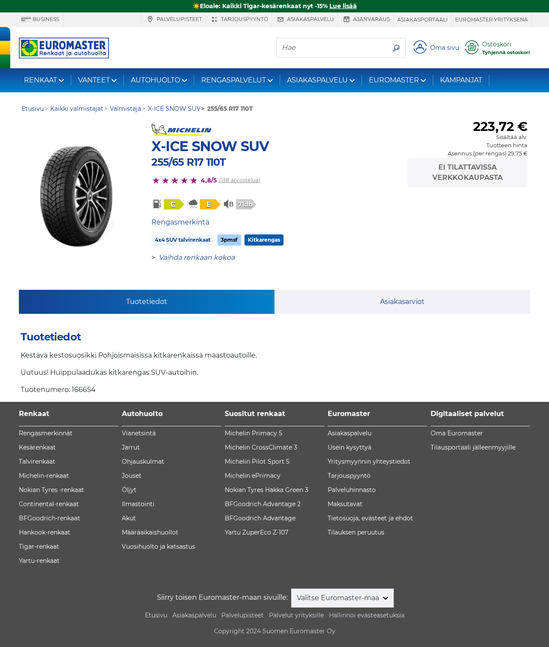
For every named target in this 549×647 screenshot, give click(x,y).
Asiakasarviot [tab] (402, 302)
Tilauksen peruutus (356, 532)
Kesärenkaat (37, 447)
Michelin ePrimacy (253, 476)
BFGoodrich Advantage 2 (263, 504)
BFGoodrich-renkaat (49, 518)
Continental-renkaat (49, 504)
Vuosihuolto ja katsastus (158, 546)
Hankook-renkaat (44, 532)
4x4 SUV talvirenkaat (183, 240)
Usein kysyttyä (349, 447)
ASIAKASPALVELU (317, 80)
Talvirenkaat (37, 461)
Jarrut (131, 447)
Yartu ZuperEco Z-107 (256, 532)
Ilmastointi (138, 504)
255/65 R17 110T (188, 162)
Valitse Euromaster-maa (339, 598)
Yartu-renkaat (39, 561)
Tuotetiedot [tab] (146, 302)
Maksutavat (345, 504)
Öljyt (129, 490)
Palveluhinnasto (352, 490)
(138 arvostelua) (240, 180)
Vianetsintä (139, 433)
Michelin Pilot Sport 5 (257, 461)
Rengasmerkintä (180, 222)
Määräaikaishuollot (150, 532)
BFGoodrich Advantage (260, 518)
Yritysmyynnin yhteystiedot (369, 461)
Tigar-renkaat (39, 546)
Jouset (132, 476)
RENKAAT (40, 80)
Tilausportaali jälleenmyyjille (473, 447)
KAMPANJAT (461, 80)
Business (45, 19)
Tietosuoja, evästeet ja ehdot (370, 518)
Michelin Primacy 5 (253, 433)
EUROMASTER (394, 80)
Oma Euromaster (457, 433)
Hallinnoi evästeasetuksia (366, 615)
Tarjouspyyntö (244, 19)
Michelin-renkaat (44, 476)
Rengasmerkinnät (45, 433)
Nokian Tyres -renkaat (51, 490)
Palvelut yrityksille (296, 615)
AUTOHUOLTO (155, 80)
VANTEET (94, 80)
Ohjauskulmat (143, 461)
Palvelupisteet (178, 19)
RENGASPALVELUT (233, 80)
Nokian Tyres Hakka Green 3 (266, 490)
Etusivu (156, 615)
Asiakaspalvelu (310, 19)
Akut (129, 518)
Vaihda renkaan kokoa (197, 257)
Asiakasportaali (422, 19)
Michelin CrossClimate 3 (261, 447)
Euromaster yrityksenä (491, 19)
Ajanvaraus (371, 19)
